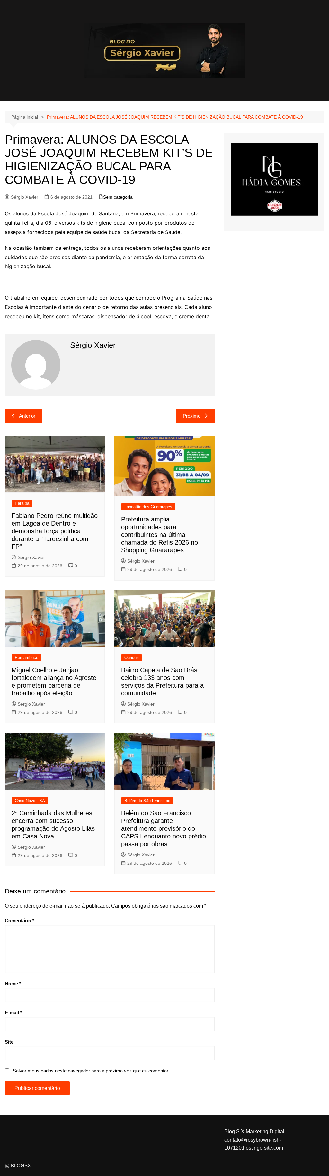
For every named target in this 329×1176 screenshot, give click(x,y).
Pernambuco (26, 657)
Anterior (27, 416)
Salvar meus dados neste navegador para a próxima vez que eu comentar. (91, 1070)
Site (9, 1042)
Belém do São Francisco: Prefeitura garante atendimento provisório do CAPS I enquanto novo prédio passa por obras (163, 828)
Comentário (19, 920)
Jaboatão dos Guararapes (148, 506)
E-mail (13, 1012)
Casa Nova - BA (30, 800)
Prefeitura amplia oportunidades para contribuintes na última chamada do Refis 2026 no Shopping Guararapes (159, 535)
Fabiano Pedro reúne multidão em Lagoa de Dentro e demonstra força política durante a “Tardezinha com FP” (55, 531)
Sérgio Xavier (24, 197)
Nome (13, 983)
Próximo (191, 416)
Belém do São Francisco (147, 800)
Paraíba (22, 503)
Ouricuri (131, 657)
